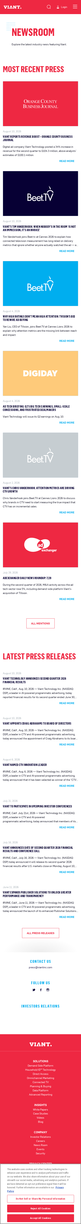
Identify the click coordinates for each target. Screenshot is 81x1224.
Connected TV (41, 1082)
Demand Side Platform (40, 1065)
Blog (40, 1121)
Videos (40, 1117)
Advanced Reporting (40, 1094)
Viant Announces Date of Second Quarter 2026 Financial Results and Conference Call (38, 849)
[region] (40, 1194)
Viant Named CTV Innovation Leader (25, 765)
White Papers (40, 1109)
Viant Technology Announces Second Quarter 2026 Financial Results (34, 680)
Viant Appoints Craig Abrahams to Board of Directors (37, 723)
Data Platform (40, 1090)
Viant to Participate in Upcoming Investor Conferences (37, 806)
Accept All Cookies (40, 1218)
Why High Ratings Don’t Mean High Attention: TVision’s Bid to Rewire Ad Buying (39, 318)
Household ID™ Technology (40, 1069)
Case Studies (40, 1113)
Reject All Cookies (40, 1208)
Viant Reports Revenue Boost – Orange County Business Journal (38, 138)
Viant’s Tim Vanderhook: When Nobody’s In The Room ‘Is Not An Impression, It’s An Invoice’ (39, 228)
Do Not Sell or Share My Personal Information (40, 1198)
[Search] (49, 6)
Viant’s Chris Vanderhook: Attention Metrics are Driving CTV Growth (39, 489)
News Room (40, 1145)
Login (64, 7)
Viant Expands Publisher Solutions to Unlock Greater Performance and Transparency (37, 894)
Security (40, 1153)
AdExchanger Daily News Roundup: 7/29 (27, 578)
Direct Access (40, 1074)
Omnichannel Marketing (40, 1078)
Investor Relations (40, 1137)
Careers (40, 1141)
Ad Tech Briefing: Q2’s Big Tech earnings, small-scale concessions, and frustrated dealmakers (36, 408)
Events (40, 1149)
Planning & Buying (40, 1086)
